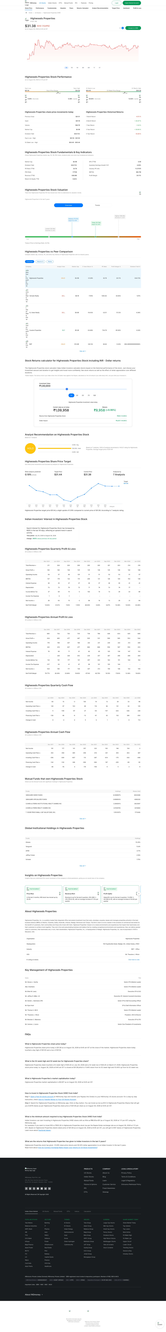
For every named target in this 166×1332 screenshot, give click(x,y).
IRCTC (27, 1251)
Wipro (27, 1260)
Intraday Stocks (128, 1254)
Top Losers (126, 1229)
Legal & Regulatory (128, 1180)
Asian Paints (29, 1266)
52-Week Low (127, 1238)
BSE (46, 1284)
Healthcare (48, 1266)
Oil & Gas (47, 1263)
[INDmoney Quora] (49, 1188)
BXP (30, 344)
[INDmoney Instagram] (41, 1188)
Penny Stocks (107, 1232)
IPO (76, 3)
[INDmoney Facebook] (26, 1188)
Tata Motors (28, 1223)
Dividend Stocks (108, 1235)
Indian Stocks (52, 3)
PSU (46, 1251)
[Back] (26, 13)
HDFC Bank (28, 1229)
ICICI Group (87, 1251)
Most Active (126, 1232)
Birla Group (87, 1235)
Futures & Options (90, 1184)
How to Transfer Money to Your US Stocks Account (57, 1099)
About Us (106, 1173)
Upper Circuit (127, 1241)
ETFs (60, 3)
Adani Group (88, 1226)
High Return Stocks (109, 1238)
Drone (66, 1238)
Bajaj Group (87, 1232)
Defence (47, 1238)
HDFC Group (88, 1238)
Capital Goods (49, 1257)
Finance (47, 1260)
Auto (46, 1232)
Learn (105, 1180)
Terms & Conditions (128, 1177)
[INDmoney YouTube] (38, 1188)
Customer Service (109, 1184)
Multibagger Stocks (109, 1241)
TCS (26, 1235)
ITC (26, 1254)
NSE (42, 1284)
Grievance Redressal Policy (131, 1184)
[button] (121, 28)
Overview (30, 261)
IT (45, 1226)
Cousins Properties (35, 330)
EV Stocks (67, 1226)
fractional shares (44, 1130)
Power (47, 1241)
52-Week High (127, 1235)
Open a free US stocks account (42, 1097)
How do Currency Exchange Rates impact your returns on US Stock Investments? (67, 1148)
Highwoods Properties (36, 278)
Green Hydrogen (69, 1241)
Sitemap (106, 1192)
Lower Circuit (127, 1244)
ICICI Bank (28, 1238)
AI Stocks (67, 1223)
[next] (139, 894)
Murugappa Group (89, 1257)
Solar (65, 1235)
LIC (26, 1257)
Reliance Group (88, 1229)
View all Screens (108, 1244)
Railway (47, 1254)
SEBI (37, 1284)
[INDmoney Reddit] (45, 1188)
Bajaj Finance (29, 1244)
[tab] (31, 1212)
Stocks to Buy (127, 1251)
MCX (50, 1284)
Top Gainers (126, 1226)
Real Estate (48, 1247)
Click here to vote (133, 959)
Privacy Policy (126, 1173)
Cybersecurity (68, 1244)
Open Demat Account (132, 3)
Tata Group (87, 1223)
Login (116, 3)
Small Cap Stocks (108, 1229)
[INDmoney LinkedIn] (30, 1188)
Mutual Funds (68, 3)
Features (83, 3)
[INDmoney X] (34, 1188)
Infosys (27, 1241)
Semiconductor (69, 1232)
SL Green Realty (34, 312)
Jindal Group (88, 1254)
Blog (104, 1177)
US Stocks (42, 3)
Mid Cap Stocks (108, 1226)
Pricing (91, 3)
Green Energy (68, 1229)
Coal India (28, 1263)
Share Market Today (129, 1223)
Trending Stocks (128, 1247)
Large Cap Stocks (109, 1223)
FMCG (46, 1235)
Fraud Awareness (109, 1188)
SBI (26, 1232)
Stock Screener (108, 1247)
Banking (47, 1223)
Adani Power (29, 1247)
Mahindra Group (89, 1241)
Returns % (40, 261)
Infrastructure (49, 1244)
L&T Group (87, 1244)
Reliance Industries (31, 1226)
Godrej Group (88, 1247)
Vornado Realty (34, 296)
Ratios (50, 261)
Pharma (47, 1229)
